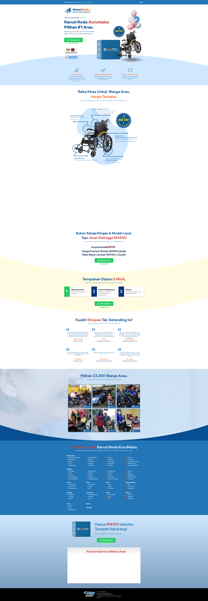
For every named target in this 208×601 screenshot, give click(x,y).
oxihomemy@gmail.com (105, 593)
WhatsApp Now (87, 2)
